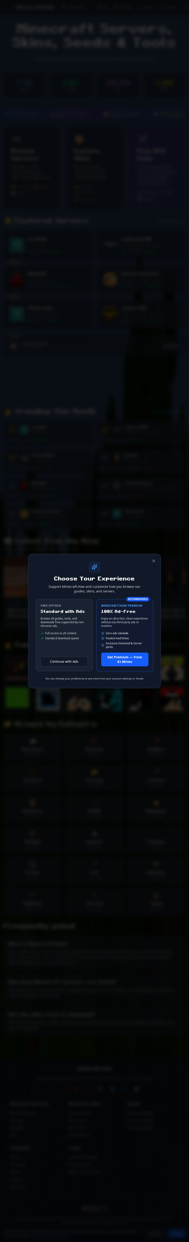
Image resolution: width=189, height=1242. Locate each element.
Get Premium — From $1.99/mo (124, 659)
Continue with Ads (64, 661)
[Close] (154, 561)
